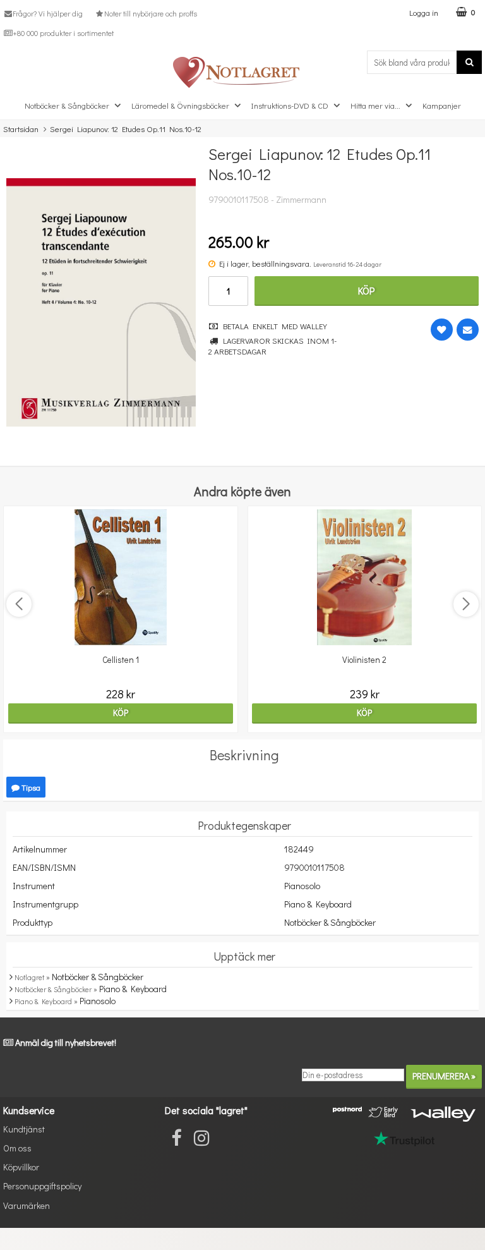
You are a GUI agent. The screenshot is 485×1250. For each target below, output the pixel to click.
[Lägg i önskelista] (442, 330)
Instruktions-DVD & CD (289, 105)
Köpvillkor (21, 1167)
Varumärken (26, 1205)
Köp (366, 290)
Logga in (423, 12)
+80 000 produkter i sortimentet (63, 33)
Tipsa (30, 787)
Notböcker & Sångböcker (67, 105)
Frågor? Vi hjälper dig (48, 13)
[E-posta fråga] (468, 330)
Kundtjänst (24, 1129)
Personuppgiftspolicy (42, 1186)
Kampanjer (441, 105)
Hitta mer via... (375, 105)
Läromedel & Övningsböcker (180, 105)
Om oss (17, 1148)
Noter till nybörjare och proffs (150, 13)
